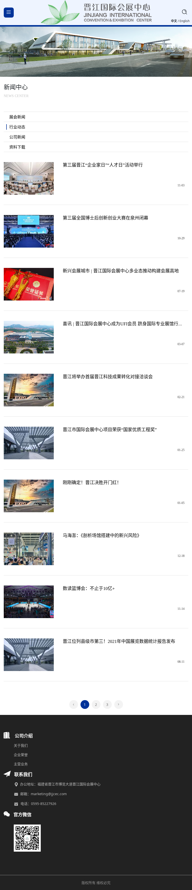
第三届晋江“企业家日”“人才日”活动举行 (103, 165)
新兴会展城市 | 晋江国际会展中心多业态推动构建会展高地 (121, 270)
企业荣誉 (21, 754)
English (185, 21)
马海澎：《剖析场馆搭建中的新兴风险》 (102, 535)
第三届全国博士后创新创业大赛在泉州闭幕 (105, 217)
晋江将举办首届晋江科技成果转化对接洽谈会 (108, 376)
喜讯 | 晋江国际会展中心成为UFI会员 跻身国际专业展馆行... (122, 323)
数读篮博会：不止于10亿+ (89, 588)
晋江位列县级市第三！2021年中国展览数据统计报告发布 (119, 641)
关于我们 (21, 745)
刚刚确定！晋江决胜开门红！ (92, 482)
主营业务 (21, 764)
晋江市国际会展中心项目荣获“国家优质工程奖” (110, 429)
